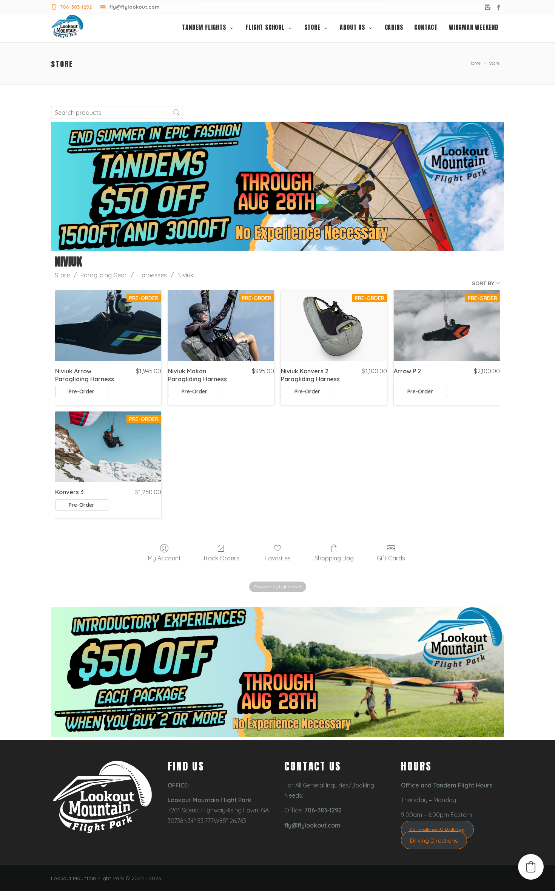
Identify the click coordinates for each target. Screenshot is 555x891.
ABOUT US (352, 27)
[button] (531, 867)
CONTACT (426, 27)
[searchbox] (117, 112)
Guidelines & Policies (437, 830)
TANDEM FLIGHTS (204, 27)
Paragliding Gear (103, 275)
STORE (312, 27)
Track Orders (221, 558)
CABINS (394, 27)
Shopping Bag (334, 558)
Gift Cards (391, 558)
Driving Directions (434, 840)
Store (62, 275)
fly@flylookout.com (134, 7)
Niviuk (185, 275)
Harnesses (152, 275)
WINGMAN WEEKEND (473, 27)
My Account (164, 558)
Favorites (278, 558)
